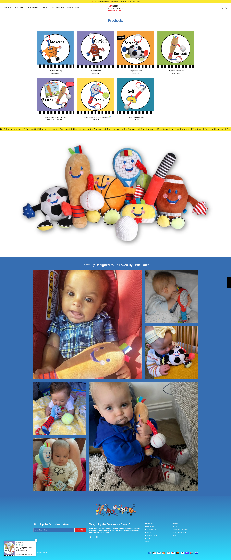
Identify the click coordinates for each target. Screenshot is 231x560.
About (77, 8)
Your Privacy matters (180, 532)
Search (175, 524)
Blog (174, 535)
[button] (222, 7)
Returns (176, 527)
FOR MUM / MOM (151, 535)
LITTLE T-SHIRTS (150, 529)
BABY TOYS (149, 524)
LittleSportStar (42, 552)
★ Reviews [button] (229, 282)
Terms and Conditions (180, 529)
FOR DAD (148, 532)
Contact (70, 8)
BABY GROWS (149, 527)
